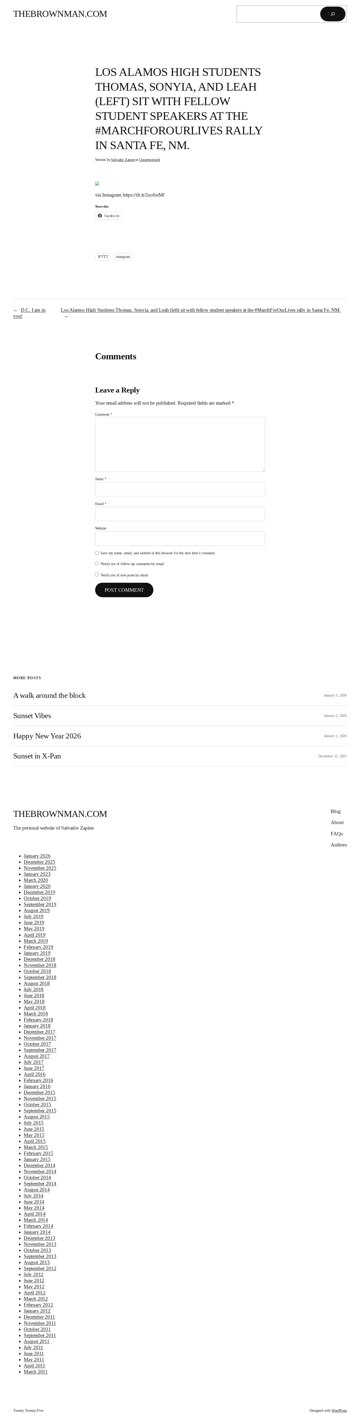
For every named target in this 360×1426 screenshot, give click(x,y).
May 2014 (34, 1208)
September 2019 (40, 904)
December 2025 (39, 862)
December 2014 (39, 1165)
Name (100, 479)
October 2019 (37, 898)
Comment (103, 414)
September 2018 (40, 977)
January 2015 (37, 1159)
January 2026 (37, 856)
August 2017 (37, 1056)
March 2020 (36, 880)
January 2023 (37, 874)
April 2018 (35, 1007)
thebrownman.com (60, 14)
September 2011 (40, 1335)
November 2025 (40, 868)
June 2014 (34, 1201)
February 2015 (38, 1153)
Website (100, 528)
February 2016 (38, 1080)
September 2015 (40, 1110)
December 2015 (39, 1092)
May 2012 (34, 1286)
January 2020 (37, 886)
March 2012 (36, 1298)
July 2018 (33, 989)
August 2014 (37, 1189)
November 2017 (40, 1038)
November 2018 (40, 965)
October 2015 (37, 1104)
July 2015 (33, 1122)
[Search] (333, 14)
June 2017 (34, 1068)
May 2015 (34, 1135)
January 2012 (37, 1311)
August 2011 (37, 1341)
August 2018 (37, 983)
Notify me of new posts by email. (125, 575)
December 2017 (39, 1032)
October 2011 (37, 1329)
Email (101, 504)
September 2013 (40, 1256)
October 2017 (37, 1044)
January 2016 (37, 1086)
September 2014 (40, 1183)
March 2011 (36, 1371)
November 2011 (40, 1323)
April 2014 (35, 1214)
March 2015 (36, 1147)
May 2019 (34, 928)
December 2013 (39, 1238)
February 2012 (38, 1304)
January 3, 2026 (335, 695)
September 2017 (40, 1050)
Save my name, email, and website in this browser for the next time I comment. (158, 553)
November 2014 (40, 1171)
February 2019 (38, 947)
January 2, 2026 (335, 715)
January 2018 (37, 1025)
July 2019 (33, 916)
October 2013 (37, 1250)
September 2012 (40, 1268)
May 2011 (34, 1359)
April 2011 (34, 1365)
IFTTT (103, 256)
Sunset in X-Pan (37, 756)
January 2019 (37, 953)
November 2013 (40, 1244)
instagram (123, 256)
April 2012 (35, 1292)
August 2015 (37, 1116)
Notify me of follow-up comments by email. (133, 564)
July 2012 (33, 1274)
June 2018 (34, 995)
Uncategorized (149, 160)
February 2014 (38, 1226)
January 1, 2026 (335, 736)
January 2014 (37, 1232)
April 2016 (35, 1074)
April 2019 (35, 935)
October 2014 (37, 1177)
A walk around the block (49, 695)
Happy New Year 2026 (47, 736)
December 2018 (39, 959)
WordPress (339, 1410)
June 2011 (34, 1353)
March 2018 (36, 1013)
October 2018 (37, 971)
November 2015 (40, 1098)
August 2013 (37, 1262)
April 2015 (35, 1141)
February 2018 (38, 1019)
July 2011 (33, 1347)
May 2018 (34, 1001)
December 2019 (39, 892)
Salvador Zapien (123, 160)
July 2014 (33, 1195)
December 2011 (39, 1317)
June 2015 (34, 1129)
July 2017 (33, 1062)
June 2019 (34, 922)
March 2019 (36, 941)
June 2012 (34, 1280)
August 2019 (37, 910)
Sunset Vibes (32, 715)
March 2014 (36, 1220)
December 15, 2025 (332, 756)
